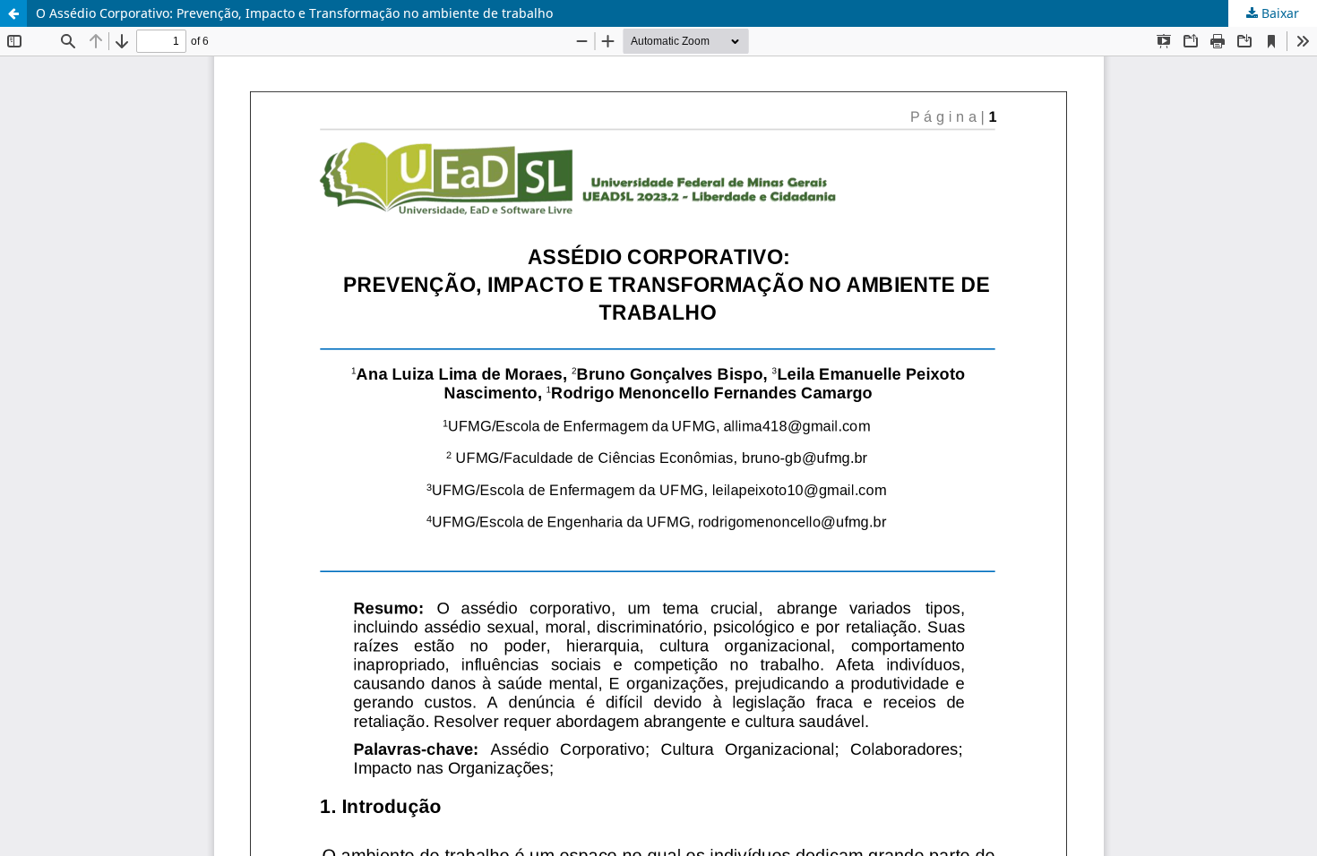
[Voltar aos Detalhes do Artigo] (13, 13)
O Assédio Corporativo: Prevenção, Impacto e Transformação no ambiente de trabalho (294, 12)
